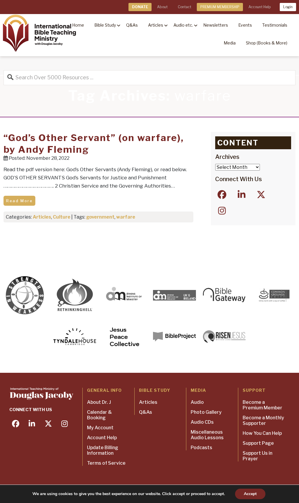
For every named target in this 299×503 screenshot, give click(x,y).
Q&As (145, 412)
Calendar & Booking (99, 414)
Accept (250, 494)
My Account (100, 427)
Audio (197, 402)
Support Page (258, 443)
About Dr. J (99, 402)
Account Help (259, 7)
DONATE (140, 7)
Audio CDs (202, 422)
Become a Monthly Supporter (263, 420)
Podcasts (201, 447)
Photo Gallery (206, 412)
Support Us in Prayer (257, 455)
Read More (19, 200)
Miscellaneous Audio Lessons (207, 434)
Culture (61, 217)
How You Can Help (262, 433)
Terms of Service (106, 463)
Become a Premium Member (262, 405)
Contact (184, 7)
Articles (42, 217)
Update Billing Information (102, 450)
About (162, 7)
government (100, 217)
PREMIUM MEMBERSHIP (219, 7)
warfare (125, 217)
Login (288, 7)
